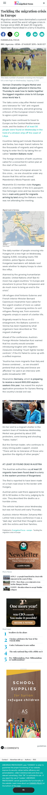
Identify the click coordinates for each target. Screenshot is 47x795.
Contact (5, 760)
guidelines (41, 746)
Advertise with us (16, 760)
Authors (28, 760)
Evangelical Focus (10, 40)
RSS (34, 760)
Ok (23, 790)
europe (29, 530)
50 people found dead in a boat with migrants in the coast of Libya (26, 577)
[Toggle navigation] (5, 3)
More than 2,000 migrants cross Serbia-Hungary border (25, 583)
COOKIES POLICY (36, 783)
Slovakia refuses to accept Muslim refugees (26, 588)
